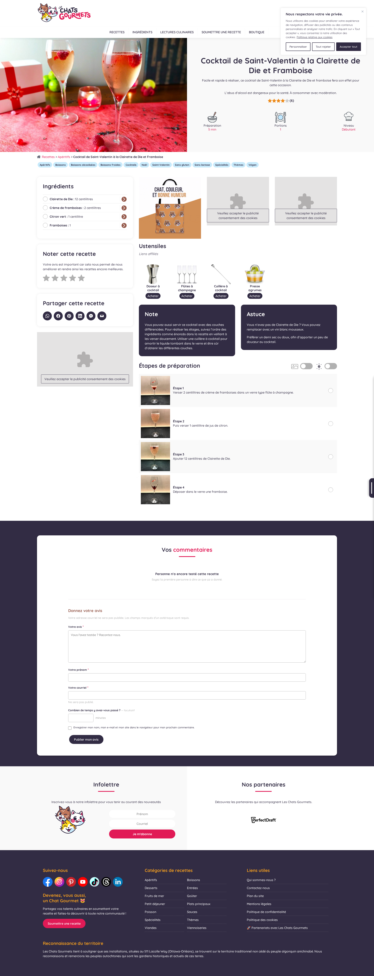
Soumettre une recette (221, 32)
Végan (253, 164)
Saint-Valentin (161, 164)
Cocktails (131, 164)
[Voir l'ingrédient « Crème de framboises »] (124, 207)
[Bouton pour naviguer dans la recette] (371, 488)
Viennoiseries (196, 928)
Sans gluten (182, 164)
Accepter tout (348, 46)
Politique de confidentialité (266, 912)
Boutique (256, 32)
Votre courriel (78, 687)
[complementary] (323, 31)
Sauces (192, 912)
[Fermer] (362, 11)
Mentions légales (259, 904)
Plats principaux (198, 904)
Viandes (151, 928)
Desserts (151, 888)
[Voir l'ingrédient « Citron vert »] (124, 216)
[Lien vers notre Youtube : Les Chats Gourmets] (83, 882)
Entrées (192, 888)
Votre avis (76, 627)
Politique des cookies (262, 920)
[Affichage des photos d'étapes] (306, 366)
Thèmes (238, 164)
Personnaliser (298, 46)
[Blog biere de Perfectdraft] (263, 820)
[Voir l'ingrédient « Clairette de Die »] (124, 199)
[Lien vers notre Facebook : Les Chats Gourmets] (48, 882)
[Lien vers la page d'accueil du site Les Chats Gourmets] (64, 13)
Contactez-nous (258, 888)
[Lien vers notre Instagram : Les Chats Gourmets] (59, 882)
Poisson (150, 912)
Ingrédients (142, 32)
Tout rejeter (323, 46)
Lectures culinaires (177, 32)
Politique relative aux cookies (315, 37)
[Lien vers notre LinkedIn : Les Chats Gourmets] (118, 882)
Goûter (192, 896)
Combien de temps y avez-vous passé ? (101, 710)
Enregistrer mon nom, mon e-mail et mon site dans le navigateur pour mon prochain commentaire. (134, 727)
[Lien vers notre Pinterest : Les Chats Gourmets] (71, 882)
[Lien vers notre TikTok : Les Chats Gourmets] (94, 882)
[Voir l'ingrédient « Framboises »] (124, 225)
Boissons (60, 164)
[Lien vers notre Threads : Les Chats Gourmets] (106, 882)
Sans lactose (202, 164)
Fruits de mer (154, 896)
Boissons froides (110, 164)
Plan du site (255, 896)
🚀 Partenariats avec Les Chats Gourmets (277, 928)
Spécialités (221, 164)
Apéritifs (64, 157)
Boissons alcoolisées (83, 164)
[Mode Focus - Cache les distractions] (331, 366)
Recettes (116, 32)
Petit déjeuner (155, 904)
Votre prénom (78, 670)
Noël (144, 164)
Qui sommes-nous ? (261, 880)
